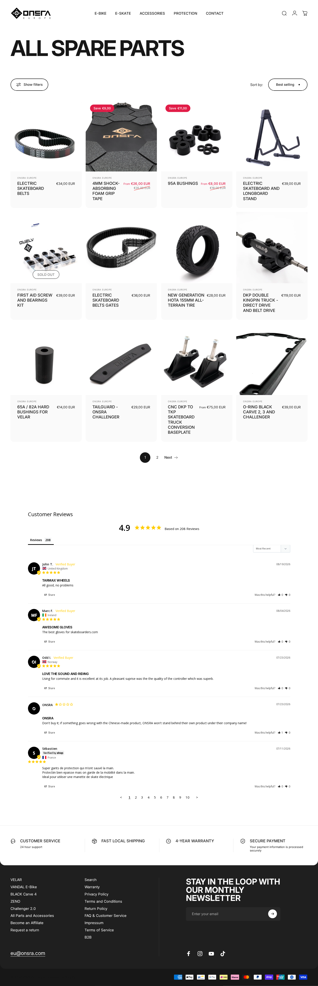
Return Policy (96, 908)
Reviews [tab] (36, 540)
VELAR (16, 880)
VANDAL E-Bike (23, 887)
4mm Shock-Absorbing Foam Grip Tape (106, 191)
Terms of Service (99, 930)
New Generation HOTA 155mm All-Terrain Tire (186, 300)
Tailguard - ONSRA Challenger (105, 412)
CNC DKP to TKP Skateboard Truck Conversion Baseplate (181, 419)
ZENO (15, 901)
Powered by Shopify (61, 977)
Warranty (92, 887)
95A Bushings (183, 183)
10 (187, 797)
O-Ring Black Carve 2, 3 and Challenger (259, 412)
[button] (280, 595)
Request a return (24, 930)
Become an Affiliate (26, 923)
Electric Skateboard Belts (30, 188)
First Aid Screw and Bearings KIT (34, 300)
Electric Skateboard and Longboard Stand (261, 191)
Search (91, 880)
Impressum (94, 923)
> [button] (197, 797)
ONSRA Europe (27, 178)
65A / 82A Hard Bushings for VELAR (33, 412)
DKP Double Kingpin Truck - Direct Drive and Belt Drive (260, 303)
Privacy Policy (96, 894)
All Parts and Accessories (32, 915)
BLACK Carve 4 (23, 894)
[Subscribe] (272, 913)
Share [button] (51, 595)
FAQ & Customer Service (106, 915)
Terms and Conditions (103, 901)
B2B (88, 937)
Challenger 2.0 (23, 908)
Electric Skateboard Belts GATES (105, 300)
